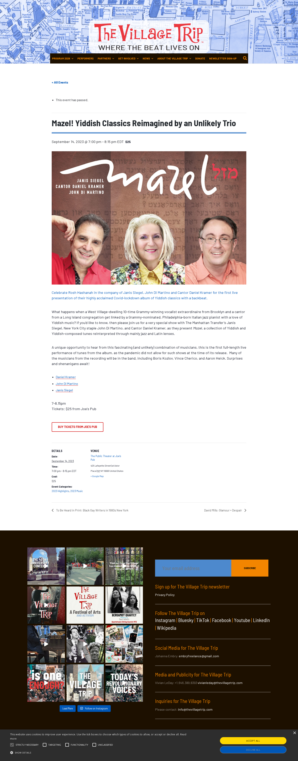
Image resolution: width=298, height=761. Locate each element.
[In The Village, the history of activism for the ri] (85, 644)
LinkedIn (261, 620)
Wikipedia (166, 628)
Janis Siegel (64, 390)
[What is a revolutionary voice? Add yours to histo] (46, 683)
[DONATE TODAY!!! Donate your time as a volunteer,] (85, 605)
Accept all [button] (253, 740)
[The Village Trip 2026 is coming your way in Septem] (124, 644)
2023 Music (76, 491)
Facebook (221, 620)
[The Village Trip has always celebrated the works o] (124, 683)
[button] (27, 745)
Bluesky (185, 620)
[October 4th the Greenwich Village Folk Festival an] (46, 566)
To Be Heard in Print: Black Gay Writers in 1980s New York (92, 510)
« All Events (60, 82)
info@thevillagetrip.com (195, 709)
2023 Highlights (60, 491)
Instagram (165, 620)
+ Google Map (97, 476)
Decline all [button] (253, 749)
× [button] (294, 733)
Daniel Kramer (66, 377)
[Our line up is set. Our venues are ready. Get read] (85, 683)
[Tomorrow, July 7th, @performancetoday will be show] (124, 605)
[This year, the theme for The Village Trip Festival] (85, 566)
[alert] (149, 745)
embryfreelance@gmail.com (199, 656)
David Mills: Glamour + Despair (223, 510)
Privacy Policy (165, 595)
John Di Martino (67, 383)
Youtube (242, 620)
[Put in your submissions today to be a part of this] (46, 605)
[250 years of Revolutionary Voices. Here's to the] (46, 644)
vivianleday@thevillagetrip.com (220, 683)
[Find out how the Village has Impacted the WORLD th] (124, 566)
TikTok (202, 620)
